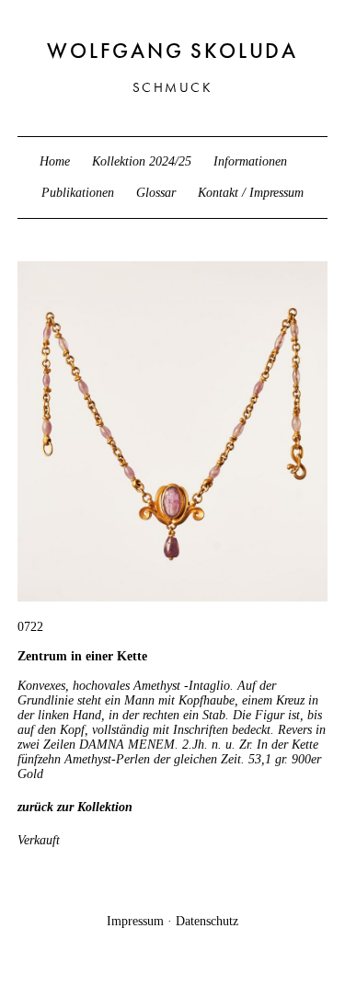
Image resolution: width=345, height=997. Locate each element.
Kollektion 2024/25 (141, 161)
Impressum (135, 921)
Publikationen (77, 193)
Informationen (250, 161)
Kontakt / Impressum (251, 193)
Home (55, 161)
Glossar (156, 193)
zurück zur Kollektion (74, 807)
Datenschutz (207, 921)
